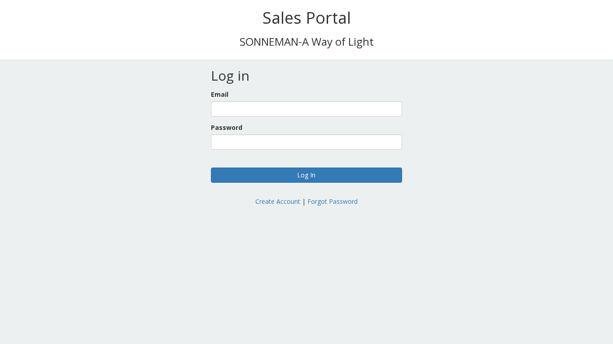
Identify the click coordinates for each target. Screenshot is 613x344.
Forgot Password (332, 201)
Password (226, 127)
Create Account (277, 201)
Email (219, 94)
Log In (306, 175)
